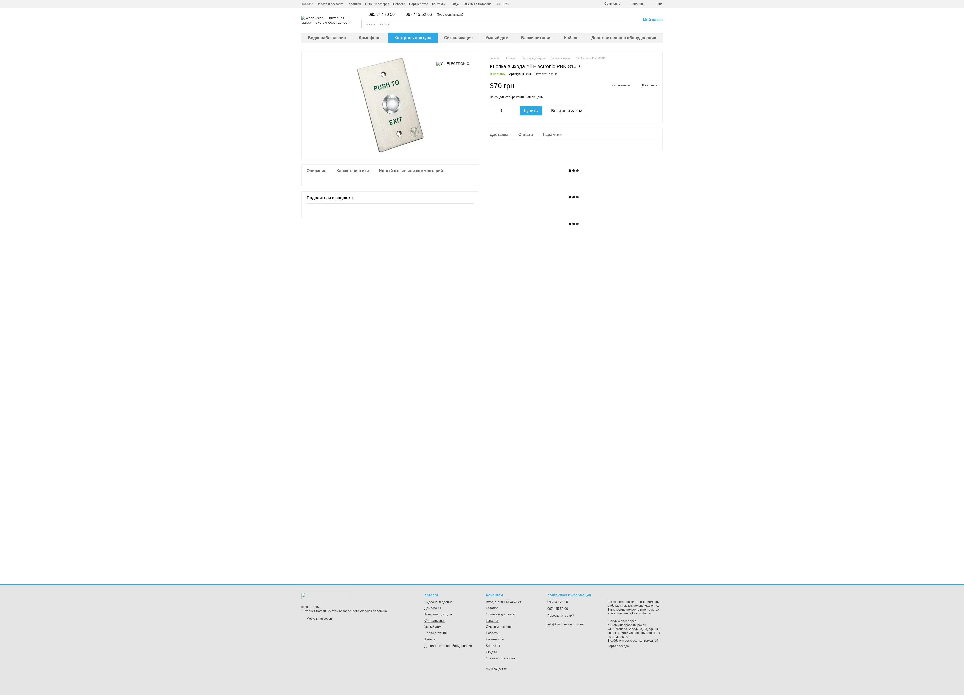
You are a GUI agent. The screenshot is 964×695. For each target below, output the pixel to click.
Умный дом (497, 38)
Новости (399, 4)
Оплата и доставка (330, 4)
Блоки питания (536, 38)
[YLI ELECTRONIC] (452, 63)
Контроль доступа (412, 38)
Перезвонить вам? (450, 14)
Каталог (307, 4)
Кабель (571, 38)
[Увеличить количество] (509, 110)
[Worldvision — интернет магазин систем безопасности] (326, 595)
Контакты (439, 4)
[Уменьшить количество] (493, 110)
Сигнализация (458, 38)
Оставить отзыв (546, 74)
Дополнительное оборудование (623, 38)
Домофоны (370, 38)
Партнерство (418, 4)
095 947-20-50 (382, 15)
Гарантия (354, 4)
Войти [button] (494, 97)
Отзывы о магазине (478, 4)
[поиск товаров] (619, 24)
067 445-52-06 (419, 15)
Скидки (455, 4)
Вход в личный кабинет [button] (503, 602)
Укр (499, 3)
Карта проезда (618, 646)
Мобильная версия (320, 618)
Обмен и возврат (377, 4)
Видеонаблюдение (327, 38)
